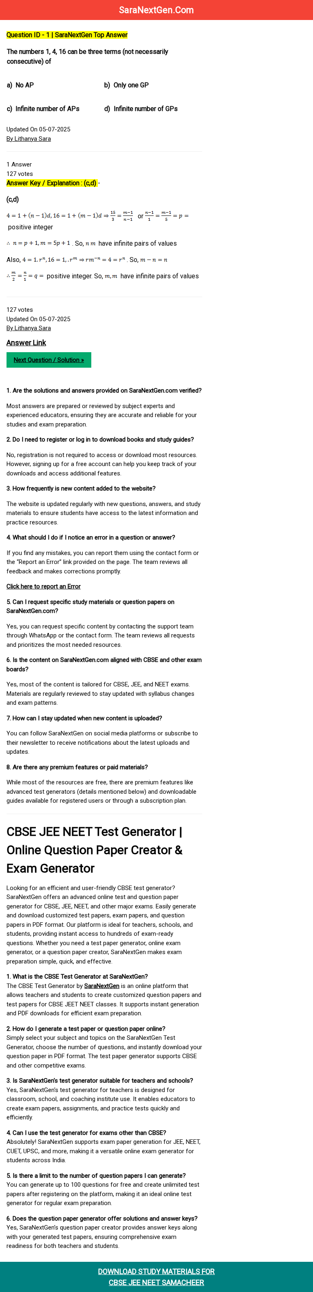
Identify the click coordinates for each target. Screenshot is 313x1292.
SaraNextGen (101, 986)
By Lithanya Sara (29, 138)
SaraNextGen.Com (156, 10)
